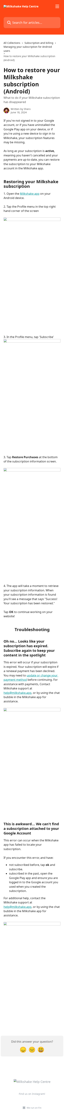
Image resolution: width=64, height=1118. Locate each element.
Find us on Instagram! (32, 1093)
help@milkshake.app (17, 693)
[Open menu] (57, 6)
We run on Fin (34, 1107)
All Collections (12, 43)
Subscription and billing (39, 43)
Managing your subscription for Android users (28, 48)
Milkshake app (29, 194)
